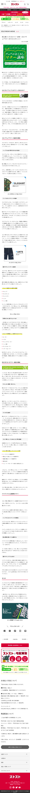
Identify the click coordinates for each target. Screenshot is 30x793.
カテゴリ (21, 9)
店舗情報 (27, 9)
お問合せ (3, 758)
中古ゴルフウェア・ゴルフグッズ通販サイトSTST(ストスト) (14, 791)
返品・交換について (6, 766)
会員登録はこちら (17, 645)
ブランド (15, 9)
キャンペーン (3, 9)
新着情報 (9, 9)
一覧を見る (15, 639)
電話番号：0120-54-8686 (15, 784)
